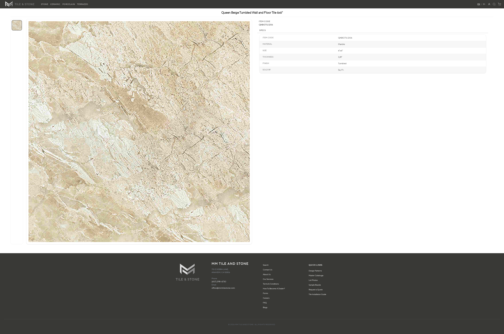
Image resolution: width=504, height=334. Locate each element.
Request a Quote (316, 289)
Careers (266, 298)
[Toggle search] (494, 4)
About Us (267, 274)
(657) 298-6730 (219, 281)
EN (478, 4)
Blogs (265, 307)
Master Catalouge (316, 275)
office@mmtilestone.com (223, 288)
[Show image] (17, 25)
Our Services (268, 279)
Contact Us (267, 270)
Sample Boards (315, 285)
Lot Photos (313, 280)
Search (266, 265)
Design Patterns (315, 271)
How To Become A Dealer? (274, 288)
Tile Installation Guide (317, 294)
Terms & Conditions (271, 284)
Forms (265, 293)
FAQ (265, 303)
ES (484, 4)
